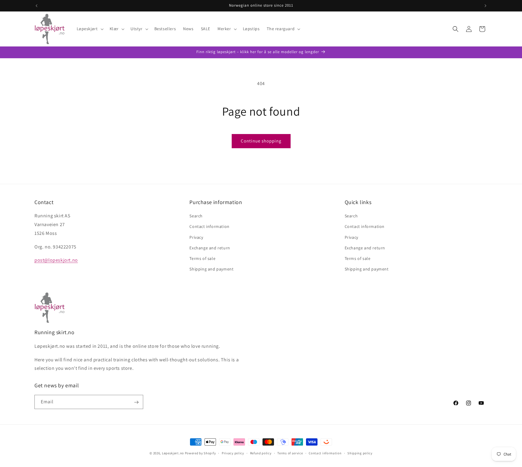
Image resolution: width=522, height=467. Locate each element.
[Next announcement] (485, 5)
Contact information (209, 226)
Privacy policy (233, 453)
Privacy (196, 237)
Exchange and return (209, 248)
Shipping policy (359, 453)
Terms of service (290, 453)
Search (196, 216)
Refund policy (261, 453)
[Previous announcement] (36, 5)
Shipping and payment (211, 269)
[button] (89, 28)
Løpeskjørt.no (173, 453)
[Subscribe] (136, 402)
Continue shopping (261, 141)
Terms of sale (202, 258)
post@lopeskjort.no (56, 260)
